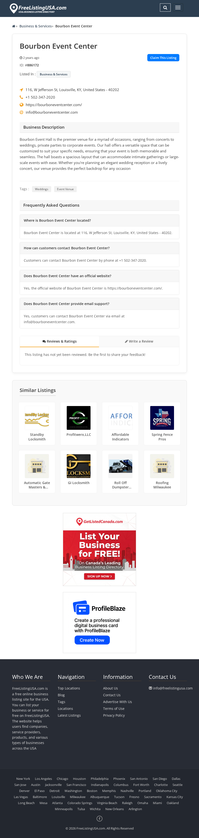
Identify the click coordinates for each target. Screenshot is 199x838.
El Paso (39, 791)
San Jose (20, 785)
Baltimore (40, 797)
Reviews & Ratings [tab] (61, 341)
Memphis (109, 791)
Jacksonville (53, 785)
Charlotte (161, 785)
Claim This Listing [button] (163, 57)
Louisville (58, 797)
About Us (110, 688)
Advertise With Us (117, 701)
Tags (61, 701)
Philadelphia (99, 778)
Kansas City (174, 797)
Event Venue (65, 189)
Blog (61, 695)
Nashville (127, 791)
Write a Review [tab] (140, 341)
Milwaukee (77, 797)
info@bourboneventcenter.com (52, 112)
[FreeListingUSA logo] (37, 8)
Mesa (43, 803)
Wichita (95, 809)
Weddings (41, 189)
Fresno (134, 797)
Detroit (55, 791)
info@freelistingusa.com (173, 688)
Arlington (135, 809)
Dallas (176, 778)
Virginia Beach (107, 803)
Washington (73, 791)
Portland (145, 791)
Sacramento (153, 797)
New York (23, 778)
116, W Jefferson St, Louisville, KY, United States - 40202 (72, 89)
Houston (79, 778)
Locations (65, 708)
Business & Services (35, 26)
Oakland (173, 803)
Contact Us (112, 695)
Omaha (142, 803)
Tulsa (81, 809)
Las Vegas (21, 797)
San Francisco (76, 785)
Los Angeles (43, 778)
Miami (157, 803)
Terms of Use (113, 708)
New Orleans (114, 809)
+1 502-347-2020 (40, 97)
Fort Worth (141, 785)
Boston (92, 791)
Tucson (119, 797)
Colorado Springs (79, 803)
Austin (35, 785)
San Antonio (139, 778)
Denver (24, 791)
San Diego (160, 778)
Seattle (177, 785)
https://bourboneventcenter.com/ (54, 104)
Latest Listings (69, 715)
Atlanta (57, 803)
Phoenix (119, 778)
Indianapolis (100, 785)
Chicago (62, 778)
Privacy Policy (114, 715)
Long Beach (26, 803)
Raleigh (127, 803)
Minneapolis (64, 809)
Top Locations (69, 688)
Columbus (121, 785)
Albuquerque (99, 797)
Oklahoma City (166, 791)
